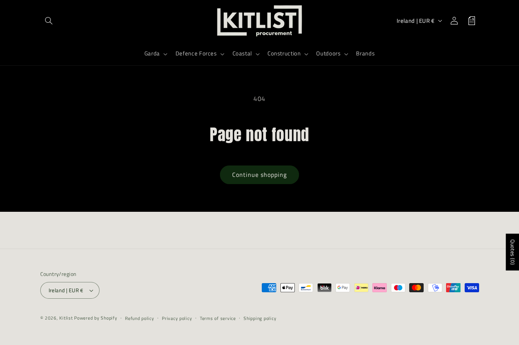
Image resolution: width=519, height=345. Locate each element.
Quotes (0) (513, 252)
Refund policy (139, 318)
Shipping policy (260, 318)
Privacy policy (177, 318)
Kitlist (66, 318)
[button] (49, 20)
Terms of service (218, 318)
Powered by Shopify (95, 318)
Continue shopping (259, 174)
